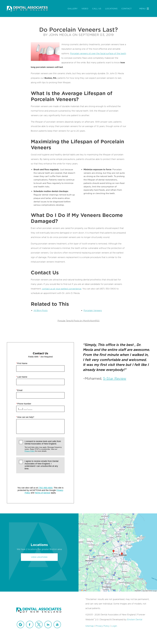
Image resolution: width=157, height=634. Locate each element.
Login (114, 625)
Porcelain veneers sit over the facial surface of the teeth (98, 53)
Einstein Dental (134, 619)
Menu (142, 8)
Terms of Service (42, 493)
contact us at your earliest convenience (61, 288)
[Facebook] (29, 624)
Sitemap (89, 625)
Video (84, 8)
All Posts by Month (80, 320)
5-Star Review (114, 378)
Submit (40, 479)
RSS (97, 320)
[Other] (20, 624)
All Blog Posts (41, 310)
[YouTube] (57, 624)
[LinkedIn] (48, 624)
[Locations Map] (117, 552)
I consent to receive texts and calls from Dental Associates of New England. (43, 446)
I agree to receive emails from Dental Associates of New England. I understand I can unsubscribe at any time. (41, 465)
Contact (126, 8)
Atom (92, 320)
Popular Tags (64, 320)
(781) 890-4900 (45, 488)
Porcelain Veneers (93, 310)
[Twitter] (39, 624)
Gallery (72, 8)
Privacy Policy (30, 451)
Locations (111, 8)
